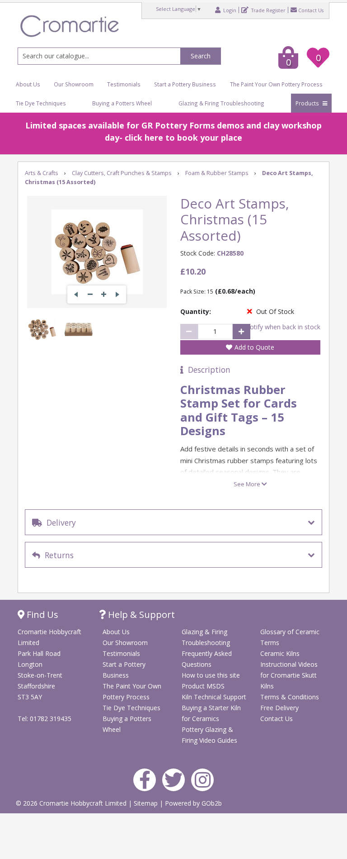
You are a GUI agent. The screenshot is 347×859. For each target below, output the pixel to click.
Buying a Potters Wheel (122, 103)
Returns (57, 555)
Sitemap (146, 803)
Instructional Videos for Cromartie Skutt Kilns (289, 675)
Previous (76, 294)
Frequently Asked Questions (207, 659)
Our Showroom (74, 84)
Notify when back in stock (282, 327)
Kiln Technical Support (214, 697)
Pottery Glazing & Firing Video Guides (209, 735)
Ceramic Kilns (280, 653)
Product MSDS (203, 686)
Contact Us (311, 10)
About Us (28, 84)
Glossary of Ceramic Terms (289, 637)
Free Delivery (279, 707)
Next (117, 294)
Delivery (59, 522)
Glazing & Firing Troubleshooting (221, 103)
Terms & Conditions (289, 697)
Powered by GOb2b (193, 803)
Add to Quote (254, 347)
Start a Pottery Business (185, 84)
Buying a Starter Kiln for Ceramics (211, 713)
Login (229, 10)
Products (307, 103)
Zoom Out (90, 294)
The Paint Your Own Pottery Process (276, 84)
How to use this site (211, 675)
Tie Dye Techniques (41, 103)
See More (248, 484)
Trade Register (268, 10)
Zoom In (103, 294)
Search (201, 56)
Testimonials (124, 84)
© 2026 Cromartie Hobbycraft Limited (72, 803)
